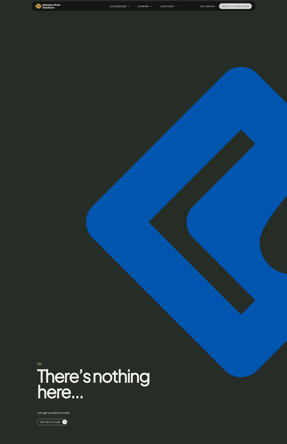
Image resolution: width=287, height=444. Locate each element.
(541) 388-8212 (207, 6)
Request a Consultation (235, 6)
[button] (120, 6)
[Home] (48, 6)
